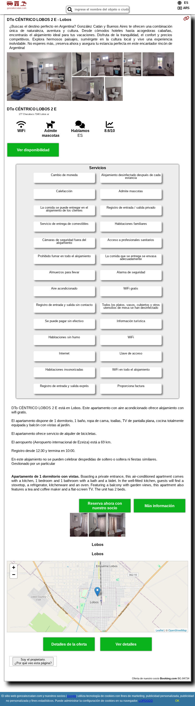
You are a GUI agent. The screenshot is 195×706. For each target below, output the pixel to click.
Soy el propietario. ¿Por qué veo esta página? (33, 661)
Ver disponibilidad (33, 150)
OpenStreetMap (177, 630)
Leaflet (160, 630)
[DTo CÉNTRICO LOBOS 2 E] (39, 77)
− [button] (13, 575)
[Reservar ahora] (186, 18)
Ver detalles (126, 644)
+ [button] (13, 567)
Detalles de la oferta (69, 644)
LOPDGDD (146, 700)
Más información (160, 506)
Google (71, 696)
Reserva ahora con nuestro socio (105, 505)
